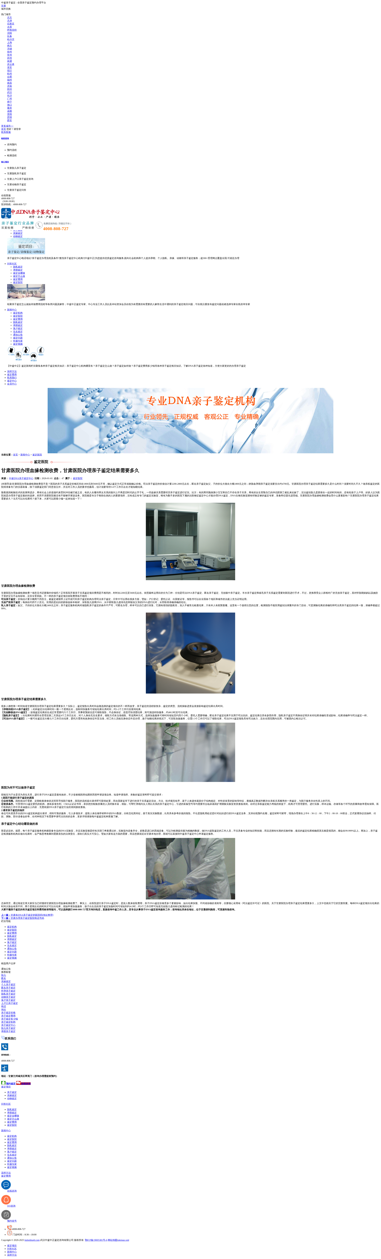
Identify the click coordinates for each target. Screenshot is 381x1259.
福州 (9, 80)
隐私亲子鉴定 (8, 994)
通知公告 (18, 334)
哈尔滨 (10, 39)
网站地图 (112, 1240)
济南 (9, 86)
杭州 (9, 73)
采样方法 (12, 371)
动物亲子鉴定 (8, 997)
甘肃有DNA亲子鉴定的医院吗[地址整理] (27, 915)
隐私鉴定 (18, 266)
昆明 (9, 117)
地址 (3, 1009)
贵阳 (9, 114)
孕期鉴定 (18, 270)
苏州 (9, 58)
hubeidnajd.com (32, 1240)
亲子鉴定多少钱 (9, 1019)
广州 (9, 98)
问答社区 (12, 263)
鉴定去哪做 (19, 273)
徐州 (9, 52)
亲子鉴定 (12, 1092)
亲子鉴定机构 (8, 1022)
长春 (9, 36)
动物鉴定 (18, 236)
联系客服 (6, 132)
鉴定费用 (18, 279)
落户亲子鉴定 (8, 1000)
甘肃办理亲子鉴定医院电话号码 (22, 918)
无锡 (9, 48)
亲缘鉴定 (18, 233)
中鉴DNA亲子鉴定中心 (21, 478)
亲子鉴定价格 (8, 1012)
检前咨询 (5, 138)
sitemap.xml (123, 1240)
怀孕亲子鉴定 (8, 990)
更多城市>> (7, 126)
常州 (9, 55)
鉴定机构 (18, 313)
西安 (9, 120)
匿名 (3, 978)
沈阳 (9, 33)
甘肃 (3, 5)
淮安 (9, 67)
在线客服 (6, 195)
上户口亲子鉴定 (9, 1003)
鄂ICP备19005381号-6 (96, 1240)
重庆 (9, 108)
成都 (9, 111)
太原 (9, 27)
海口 (9, 105)
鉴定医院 (18, 282)
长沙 (9, 95)
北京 (9, 17)
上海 (9, 42)
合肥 (9, 76)
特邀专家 (18, 341)
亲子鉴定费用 (8, 1015)
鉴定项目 (6, 1086)
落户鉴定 (18, 328)
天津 (9, 20)
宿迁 (9, 70)
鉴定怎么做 (19, 276)
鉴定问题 (18, 338)
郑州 (9, 89)
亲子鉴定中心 (8, 1025)
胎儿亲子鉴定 (8, 1028)
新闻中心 (12, 309)
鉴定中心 (12, 380)
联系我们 (12, 377)
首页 (3, 129)
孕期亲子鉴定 (8, 1031)
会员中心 (12, 384)
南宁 (9, 101)
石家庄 (10, 23)
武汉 (9, 92)
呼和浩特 (12, 30)
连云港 (10, 64)
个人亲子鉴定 (8, 984)
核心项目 (5, 162)
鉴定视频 (18, 344)
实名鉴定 (18, 331)
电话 (3, 1006)
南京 (9, 45)
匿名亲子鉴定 (8, 987)
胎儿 (3, 975)
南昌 (9, 83)
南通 (9, 61)
